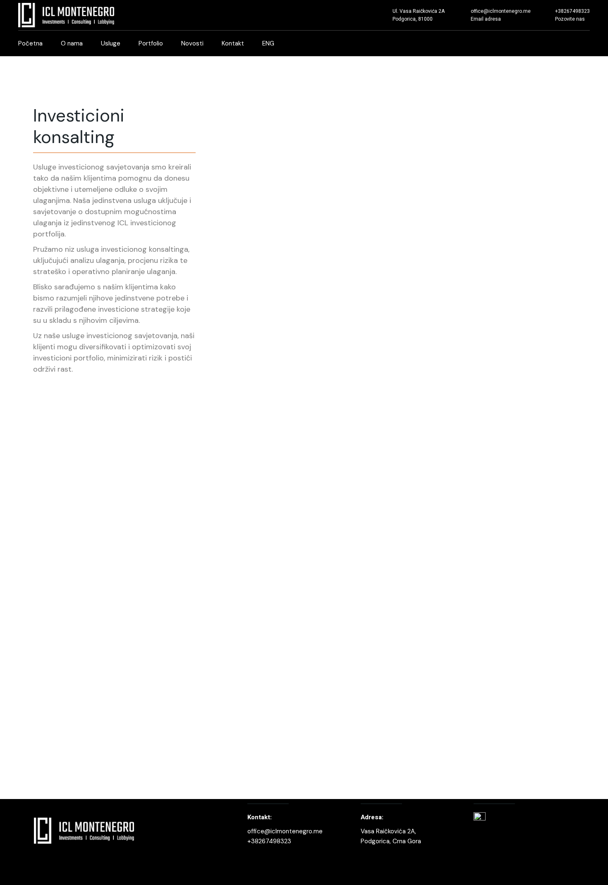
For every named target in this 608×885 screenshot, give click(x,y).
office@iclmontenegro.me (285, 831)
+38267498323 (269, 841)
